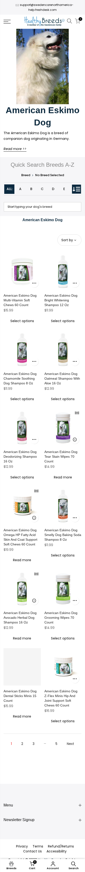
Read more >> (15, 148)
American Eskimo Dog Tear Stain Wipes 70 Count (60, 456)
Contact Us (32, 851)
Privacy (22, 846)
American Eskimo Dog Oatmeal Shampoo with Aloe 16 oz (62, 378)
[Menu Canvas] (12, 22)
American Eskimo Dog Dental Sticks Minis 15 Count (20, 695)
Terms (38, 846)
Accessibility (57, 851)
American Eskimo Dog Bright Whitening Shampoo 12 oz (60, 300)
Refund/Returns (61, 846)
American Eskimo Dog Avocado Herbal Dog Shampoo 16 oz (20, 617)
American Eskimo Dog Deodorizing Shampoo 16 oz (20, 456)
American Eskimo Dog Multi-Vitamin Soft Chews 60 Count (20, 300)
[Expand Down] (76, 189)
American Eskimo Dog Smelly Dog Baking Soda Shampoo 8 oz (62, 534)
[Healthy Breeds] (44, 21)
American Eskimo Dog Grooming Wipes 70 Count (60, 617)
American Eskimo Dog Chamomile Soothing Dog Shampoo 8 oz (20, 378)
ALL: (10, 189)
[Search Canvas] (69, 21)
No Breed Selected (49, 175)
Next (70, 743)
